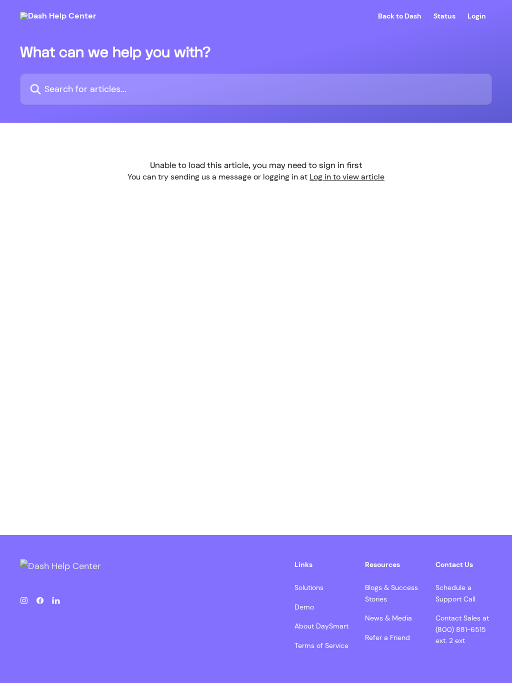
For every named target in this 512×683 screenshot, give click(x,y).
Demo (304, 607)
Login (477, 16)
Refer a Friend (387, 637)
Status (445, 16)
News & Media (388, 618)
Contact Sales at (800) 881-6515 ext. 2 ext (462, 629)
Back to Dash (400, 16)
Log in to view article (347, 177)
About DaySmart (321, 626)
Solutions (309, 587)
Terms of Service (321, 645)
